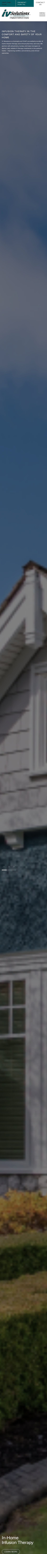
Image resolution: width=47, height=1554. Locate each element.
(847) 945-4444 (7, 3)
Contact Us (40, 3)
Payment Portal (22, 3)
